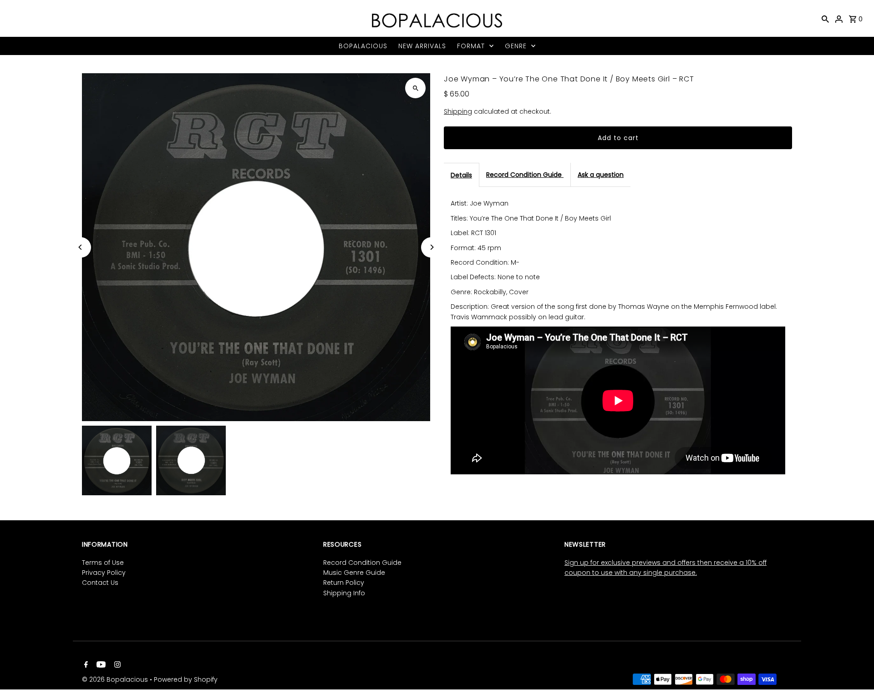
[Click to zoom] (415, 88)
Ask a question (601, 174)
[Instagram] (116, 665)
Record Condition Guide (525, 174)
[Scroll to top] (854, 670)
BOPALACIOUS (363, 45)
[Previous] (81, 247)
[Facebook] (85, 665)
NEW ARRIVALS (422, 45)
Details (461, 175)
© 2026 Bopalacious (116, 679)
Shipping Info (344, 593)
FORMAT (471, 45)
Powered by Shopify (186, 679)
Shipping (458, 111)
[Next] (431, 247)
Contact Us (100, 582)
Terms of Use (103, 562)
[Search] (825, 18)
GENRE (516, 45)
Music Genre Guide (354, 572)
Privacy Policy (104, 572)
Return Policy (343, 582)
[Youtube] (100, 665)
